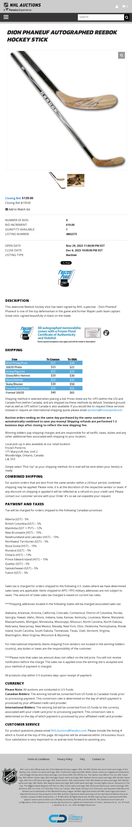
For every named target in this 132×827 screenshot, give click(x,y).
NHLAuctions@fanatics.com (68, 730)
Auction (71, 255)
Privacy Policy (64, 759)
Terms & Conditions (38, 759)
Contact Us (98, 759)
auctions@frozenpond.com (104, 410)
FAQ (82, 759)
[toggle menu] (6, 17)
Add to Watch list (19, 209)
